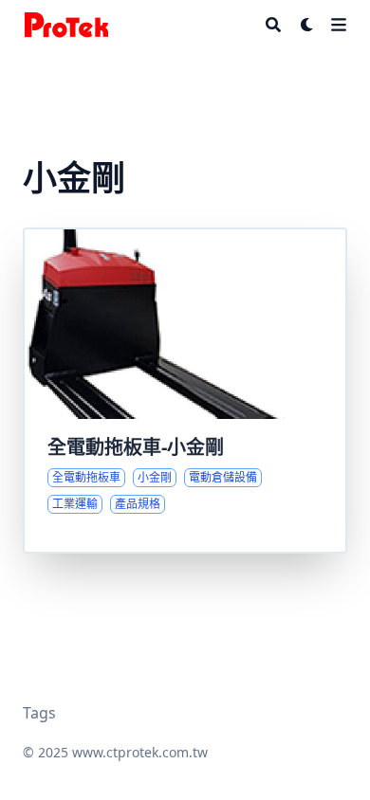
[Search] (273, 24)
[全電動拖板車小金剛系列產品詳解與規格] (185, 390)
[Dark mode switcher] (307, 24)
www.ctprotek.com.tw (140, 752)
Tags (39, 712)
